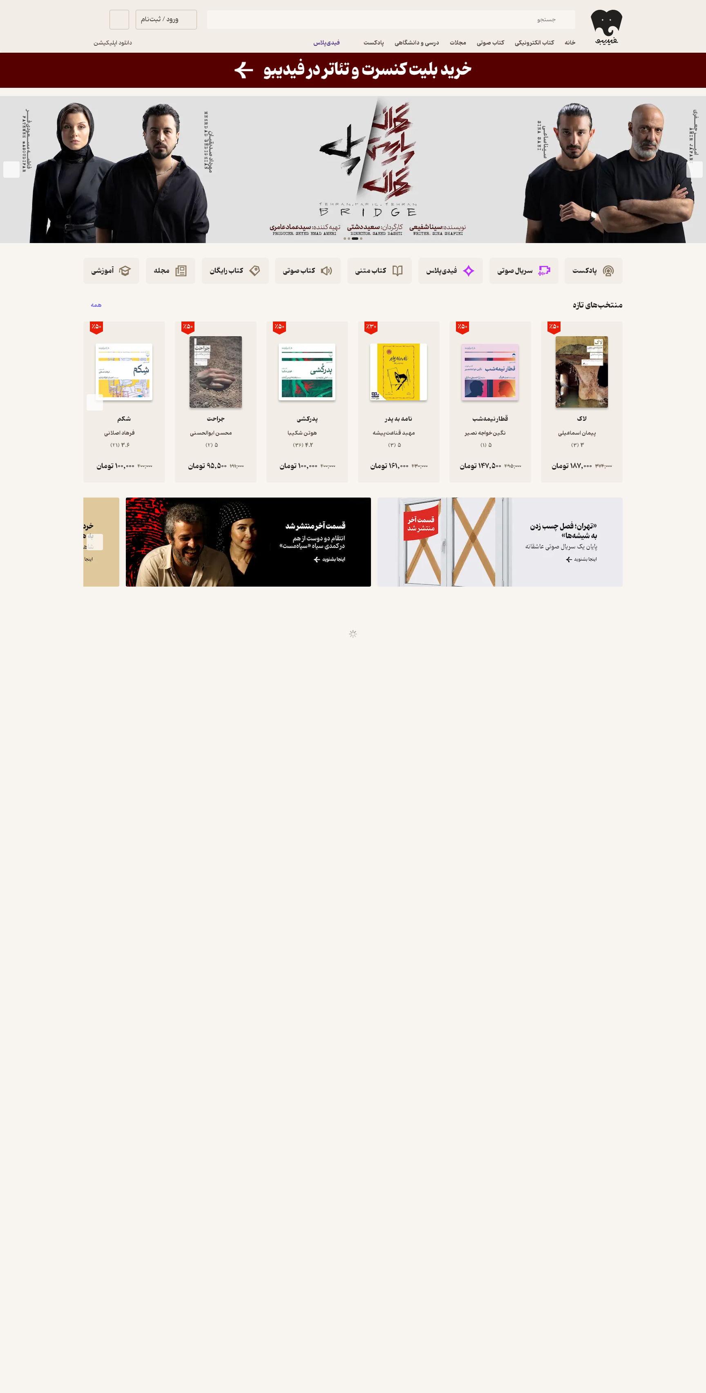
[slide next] (11, 169)
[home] (606, 27)
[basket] (119, 19)
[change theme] (93, 19)
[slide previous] (694, 169)
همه (96, 305)
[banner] (353, 70)
